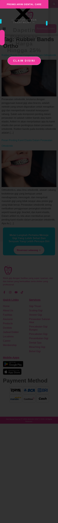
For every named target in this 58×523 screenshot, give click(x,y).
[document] (29, 261)
